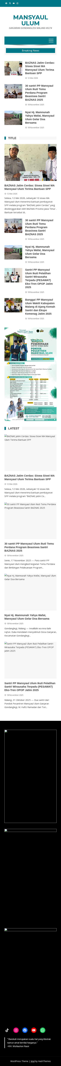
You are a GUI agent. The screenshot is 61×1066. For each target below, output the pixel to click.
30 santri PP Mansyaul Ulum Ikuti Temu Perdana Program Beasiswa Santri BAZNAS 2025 (39, 92)
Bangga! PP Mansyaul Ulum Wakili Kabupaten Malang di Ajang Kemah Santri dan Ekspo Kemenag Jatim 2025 (40, 306)
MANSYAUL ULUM (30, 20)
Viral (33, 1061)
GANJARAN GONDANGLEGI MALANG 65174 (30, 28)
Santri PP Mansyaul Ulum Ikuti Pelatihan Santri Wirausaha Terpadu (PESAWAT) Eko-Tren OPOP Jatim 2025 (29, 687)
